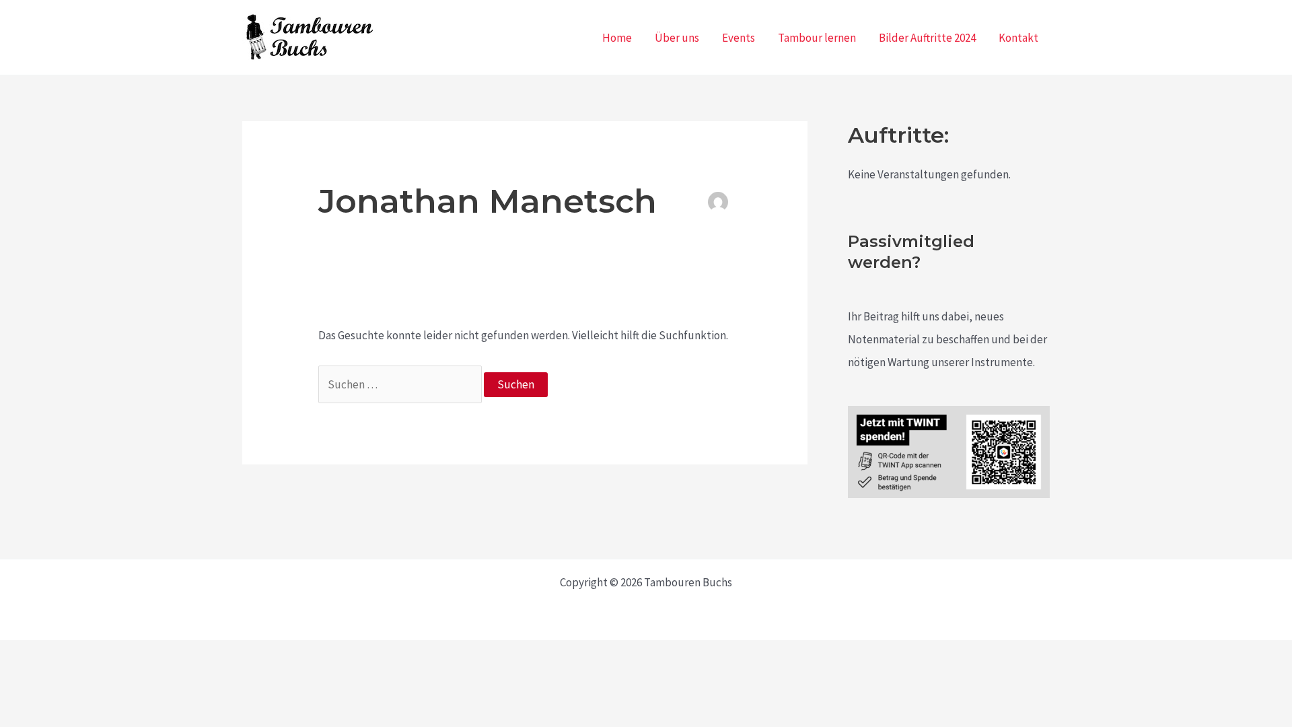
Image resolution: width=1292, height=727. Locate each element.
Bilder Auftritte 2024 (927, 37)
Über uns (677, 37)
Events (738, 37)
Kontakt (1018, 37)
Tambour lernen (817, 37)
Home (617, 37)
